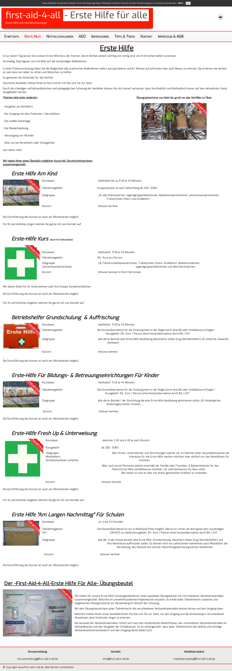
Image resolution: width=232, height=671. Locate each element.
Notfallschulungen (59, 36)
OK (188, 3)
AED (82, 36)
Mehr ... (181, 3)
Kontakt (146, 36)
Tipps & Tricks (124, 36)
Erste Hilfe (32, 36)
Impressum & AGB (170, 36)
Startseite (11, 36)
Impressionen (100, 36)
